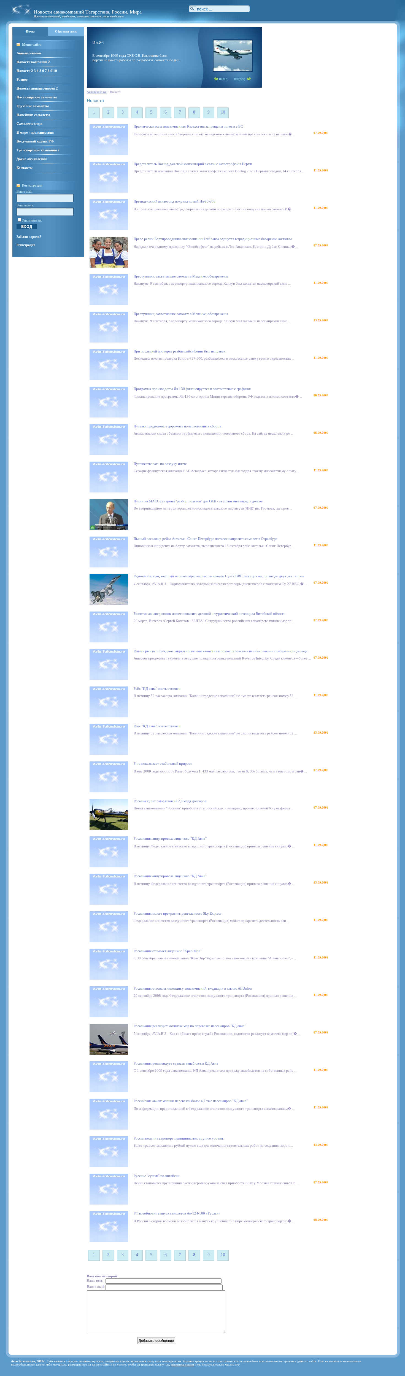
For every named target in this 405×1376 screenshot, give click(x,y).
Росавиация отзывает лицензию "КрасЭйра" (168, 951)
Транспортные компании (37, 150)
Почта (30, 31)
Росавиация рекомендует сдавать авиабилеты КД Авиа (176, 1063)
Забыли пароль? (29, 237)
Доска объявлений (32, 159)
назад (223, 79)
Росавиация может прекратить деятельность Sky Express (177, 913)
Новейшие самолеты (33, 115)
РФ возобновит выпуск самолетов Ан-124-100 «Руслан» (177, 1213)
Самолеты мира (29, 124)
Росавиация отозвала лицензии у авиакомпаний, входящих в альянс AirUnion (193, 988)
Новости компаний (32, 62)
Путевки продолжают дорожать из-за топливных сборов (177, 426)
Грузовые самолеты (33, 106)
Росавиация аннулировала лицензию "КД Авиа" (170, 838)
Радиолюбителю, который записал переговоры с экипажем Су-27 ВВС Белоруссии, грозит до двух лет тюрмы (219, 576)
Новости (23, 71)
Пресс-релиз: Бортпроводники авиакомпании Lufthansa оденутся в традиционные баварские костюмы (213, 239)
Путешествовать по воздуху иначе (160, 464)
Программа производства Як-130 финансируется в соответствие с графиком (192, 389)
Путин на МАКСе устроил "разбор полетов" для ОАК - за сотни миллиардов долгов (198, 501)
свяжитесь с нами (182, 1364)
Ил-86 (98, 42)
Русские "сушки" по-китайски (156, 1176)
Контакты (25, 168)
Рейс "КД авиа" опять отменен (157, 688)
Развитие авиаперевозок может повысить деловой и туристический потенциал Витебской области (209, 614)
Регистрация (26, 245)
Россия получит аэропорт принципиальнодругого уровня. (179, 1138)
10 (55, 71)
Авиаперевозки (29, 53)
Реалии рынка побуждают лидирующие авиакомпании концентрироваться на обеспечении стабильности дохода (220, 651)
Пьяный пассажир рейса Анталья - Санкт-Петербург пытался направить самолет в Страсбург (205, 539)
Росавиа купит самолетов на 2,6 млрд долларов (170, 801)
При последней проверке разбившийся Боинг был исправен (179, 351)
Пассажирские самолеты (37, 97)
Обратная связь (66, 31)
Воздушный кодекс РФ (35, 141)
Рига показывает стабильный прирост (163, 763)
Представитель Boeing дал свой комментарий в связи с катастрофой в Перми (193, 164)
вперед (239, 79)
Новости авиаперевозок (36, 88)
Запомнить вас (32, 220)
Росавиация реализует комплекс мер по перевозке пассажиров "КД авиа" (190, 1026)
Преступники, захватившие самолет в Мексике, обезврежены (181, 276)
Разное (22, 79)
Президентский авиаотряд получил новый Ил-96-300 (174, 201)
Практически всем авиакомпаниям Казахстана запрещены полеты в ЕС (188, 126)
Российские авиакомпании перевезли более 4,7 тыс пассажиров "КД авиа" (191, 1101)
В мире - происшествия (35, 132)
